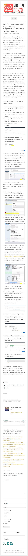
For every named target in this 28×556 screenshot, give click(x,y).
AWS (9, 399)
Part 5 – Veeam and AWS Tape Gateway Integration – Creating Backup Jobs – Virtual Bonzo (14, 455)
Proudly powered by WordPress (14, 550)
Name (5, 500)
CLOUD (12, 399)
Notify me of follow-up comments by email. (7, 513)
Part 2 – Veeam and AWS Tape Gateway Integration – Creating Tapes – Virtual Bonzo (13, 438)
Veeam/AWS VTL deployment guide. (14, 256)
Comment (6, 480)
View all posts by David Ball (16, 413)
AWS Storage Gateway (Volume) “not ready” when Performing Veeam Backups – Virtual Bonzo (13, 460)
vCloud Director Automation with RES (8, 421)
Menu (14, 18)
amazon (5, 401)
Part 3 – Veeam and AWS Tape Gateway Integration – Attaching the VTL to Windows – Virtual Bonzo (14, 444)
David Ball (16, 33)
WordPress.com (20, 552)
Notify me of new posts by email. (7, 521)
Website (6, 507)
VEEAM (16, 399)
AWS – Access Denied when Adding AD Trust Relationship (19, 422)
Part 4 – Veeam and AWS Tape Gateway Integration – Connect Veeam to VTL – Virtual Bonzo (13, 449)
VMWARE (18, 401)
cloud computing (11, 401)
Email (6, 503)
